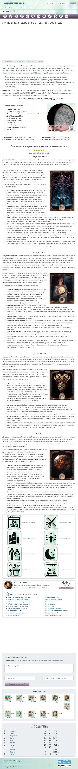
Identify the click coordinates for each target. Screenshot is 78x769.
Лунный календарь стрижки (65, 522)
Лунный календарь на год (65, 569)
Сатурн (12, 745)
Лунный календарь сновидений (65, 554)
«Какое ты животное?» (53, 615)
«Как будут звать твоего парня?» (19, 597)
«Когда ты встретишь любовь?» (19, 600)
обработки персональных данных (55, 660)
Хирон (12, 754)
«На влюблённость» (15, 611)
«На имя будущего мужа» (17, 613)
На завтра (19, 61)
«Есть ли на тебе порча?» (53, 600)
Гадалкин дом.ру (11, 760)
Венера (12, 738)
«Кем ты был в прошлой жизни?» (56, 611)
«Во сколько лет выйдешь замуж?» (20, 602)
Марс (12, 740)
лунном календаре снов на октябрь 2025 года (24, 73)
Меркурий (13, 736)
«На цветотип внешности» (54, 608)
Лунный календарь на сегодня (28, 522)
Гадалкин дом (14, 3)
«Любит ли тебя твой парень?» (19, 604)
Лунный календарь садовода (28, 569)
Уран (11, 747)
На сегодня (8, 61)
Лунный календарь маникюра (28, 538)
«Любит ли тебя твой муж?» (18, 606)
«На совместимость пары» (17, 608)
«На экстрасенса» (51, 602)
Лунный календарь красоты (65, 538)
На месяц (30, 61)
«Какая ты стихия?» (51, 613)
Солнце (12, 731)
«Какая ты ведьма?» (52, 597)
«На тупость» (49, 606)
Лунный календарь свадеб (29, 554)
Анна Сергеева (20, 582)
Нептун (12, 750)
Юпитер (13, 743)
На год (40, 61)
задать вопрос (66, 588)
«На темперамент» (14, 615)
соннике (68, 73)
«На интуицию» (50, 604)
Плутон (12, 752)
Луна (12, 733)
